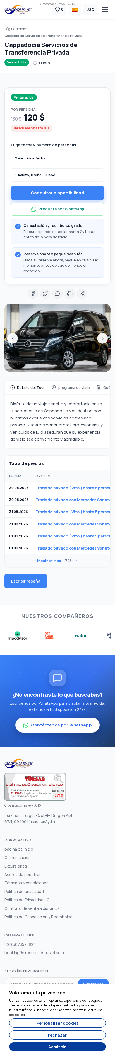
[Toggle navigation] (105, 9)
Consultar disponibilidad (57, 193)
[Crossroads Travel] (18, 9)
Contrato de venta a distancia (32, 908)
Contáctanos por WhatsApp (61, 725)
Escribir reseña (25, 581)
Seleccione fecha (30, 158)
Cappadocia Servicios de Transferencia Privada (43, 35)
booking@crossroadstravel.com (34, 952)
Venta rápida (16, 62)
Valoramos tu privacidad (37, 992)
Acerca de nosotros (23, 874)
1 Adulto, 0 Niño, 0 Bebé (35, 174)
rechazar (57, 1035)
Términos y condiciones (26, 882)
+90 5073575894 (20, 944)
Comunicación (17, 857)
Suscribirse (93, 983)
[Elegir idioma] (75, 9)
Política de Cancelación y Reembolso (38, 916)
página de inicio (16, 28)
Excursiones (15, 866)
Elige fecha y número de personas (43, 145)
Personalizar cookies (58, 1023)
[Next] (102, 338)
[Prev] (12, 338)
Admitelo (57, 1046)
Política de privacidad (24, 891)
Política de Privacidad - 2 (26, 899)
